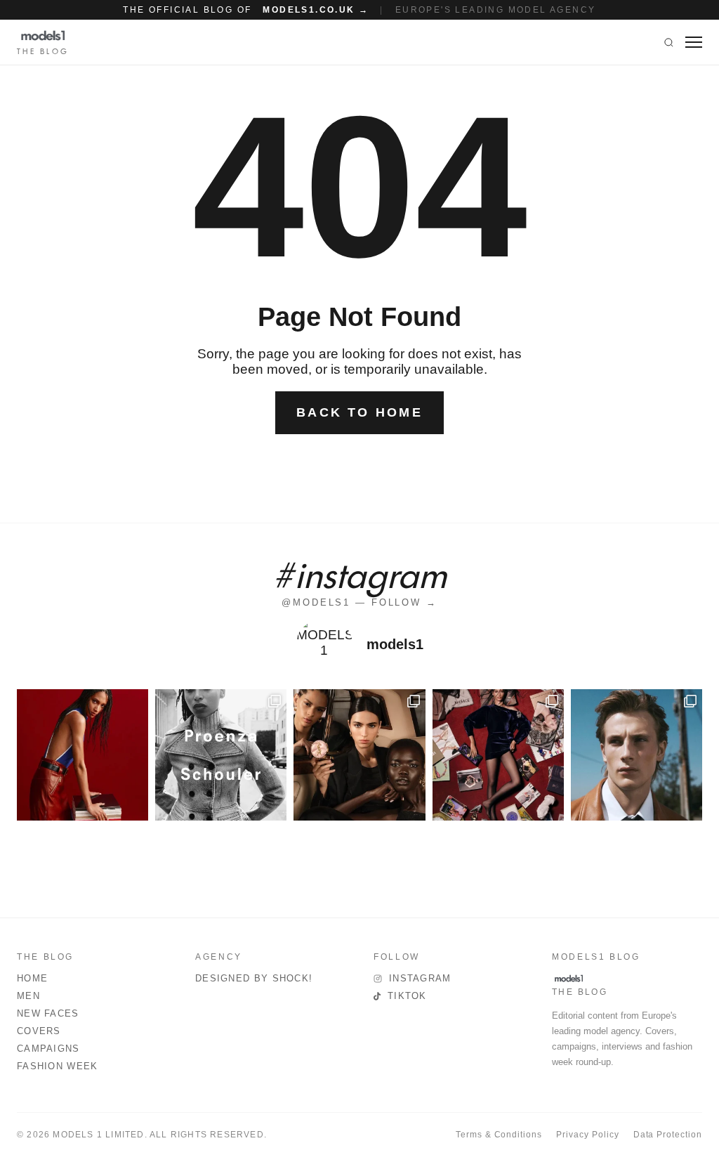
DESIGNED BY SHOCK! (253, 978)
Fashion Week (57, 1066)
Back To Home (359, 412)
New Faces (48, 1013)
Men (28, 996)
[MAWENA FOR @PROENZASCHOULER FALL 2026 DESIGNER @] (220, 755)
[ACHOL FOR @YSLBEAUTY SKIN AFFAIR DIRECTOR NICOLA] (359, 755)
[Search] (669, 42)
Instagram (420, 978)
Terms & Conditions (499, 1135)
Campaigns (48, 1048)
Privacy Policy (587, 1135)
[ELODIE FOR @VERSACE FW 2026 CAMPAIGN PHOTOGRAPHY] (82, 755)
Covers (39, 1031)
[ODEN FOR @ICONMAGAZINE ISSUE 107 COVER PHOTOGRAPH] (636, 755)
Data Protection (667, 1135)
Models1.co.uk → (316, 10)
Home (32, 978)
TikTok (407, 996)
